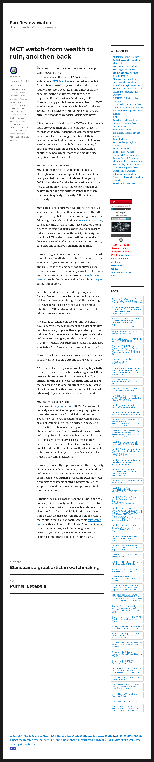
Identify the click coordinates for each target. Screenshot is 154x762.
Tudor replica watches (124, 171)
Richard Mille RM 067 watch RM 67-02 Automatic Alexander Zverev (127, 644)
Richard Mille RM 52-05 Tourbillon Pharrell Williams (124, 662)
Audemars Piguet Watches (126, 57)
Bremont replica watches (125, 73)
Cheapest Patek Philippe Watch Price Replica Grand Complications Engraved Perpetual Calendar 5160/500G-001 (127, 350)
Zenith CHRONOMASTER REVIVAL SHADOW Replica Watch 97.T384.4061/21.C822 (125, 708)
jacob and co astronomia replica (117, 265)
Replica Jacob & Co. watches (126, 158)
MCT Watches (61, 81)
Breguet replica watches (125, 66)
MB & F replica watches (124, 123)
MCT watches (16, 85)
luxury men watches (89, 220)
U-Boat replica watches (124, 174)
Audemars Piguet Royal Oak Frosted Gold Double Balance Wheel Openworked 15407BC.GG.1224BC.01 (126, 310)
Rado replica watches (123, 152)
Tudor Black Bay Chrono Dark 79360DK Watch (126, 678)
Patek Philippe (120, 139)
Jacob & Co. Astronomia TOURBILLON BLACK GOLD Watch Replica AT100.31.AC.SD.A (125, 472)
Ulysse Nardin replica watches (128, 177)
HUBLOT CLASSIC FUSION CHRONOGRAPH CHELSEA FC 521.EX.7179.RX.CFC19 (126, 398)
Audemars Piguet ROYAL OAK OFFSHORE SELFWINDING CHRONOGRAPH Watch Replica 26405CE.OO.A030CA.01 (126, 322)
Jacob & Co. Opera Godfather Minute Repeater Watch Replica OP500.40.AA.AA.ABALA (126, 500)
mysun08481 (16, 76)
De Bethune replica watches (126, 85)
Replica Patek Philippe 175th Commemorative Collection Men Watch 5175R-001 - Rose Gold (125, 609)
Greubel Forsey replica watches (128, 107)
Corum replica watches (124, 82)
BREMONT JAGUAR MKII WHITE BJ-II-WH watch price (127, 340)
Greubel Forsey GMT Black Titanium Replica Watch (124, 389)
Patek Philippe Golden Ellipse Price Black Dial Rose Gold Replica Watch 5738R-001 (126, 587)
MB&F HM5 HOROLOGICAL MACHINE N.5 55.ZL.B (125, 570)
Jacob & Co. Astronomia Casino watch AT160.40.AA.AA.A (127, 406)
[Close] (131, 201)
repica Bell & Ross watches (126, 155)
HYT (115, 117)
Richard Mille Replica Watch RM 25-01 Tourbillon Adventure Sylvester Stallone (127, 635)
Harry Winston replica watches (128, 111)
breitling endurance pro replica (29, 735)
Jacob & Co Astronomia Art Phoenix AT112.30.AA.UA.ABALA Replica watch (126, 547)
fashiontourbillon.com (128, 735)
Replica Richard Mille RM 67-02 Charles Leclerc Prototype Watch (126, 619)
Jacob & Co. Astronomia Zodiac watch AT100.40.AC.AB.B (127, 481)
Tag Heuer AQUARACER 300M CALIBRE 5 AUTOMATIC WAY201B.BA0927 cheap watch (127, 670)
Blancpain (118, 63)
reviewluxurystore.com (126, 739)
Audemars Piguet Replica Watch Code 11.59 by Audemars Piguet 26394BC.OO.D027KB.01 (127, 300)
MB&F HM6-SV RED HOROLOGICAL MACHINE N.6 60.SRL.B (126, 578)
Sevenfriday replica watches (127, 164)
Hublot (116, 114)
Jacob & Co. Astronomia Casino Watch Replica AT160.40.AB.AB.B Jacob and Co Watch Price (127, 422)
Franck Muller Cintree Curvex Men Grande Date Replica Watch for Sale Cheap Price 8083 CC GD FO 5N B (126, 371)
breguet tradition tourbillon (95, 739)
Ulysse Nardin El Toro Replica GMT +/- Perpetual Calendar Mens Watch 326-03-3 (125, 687)
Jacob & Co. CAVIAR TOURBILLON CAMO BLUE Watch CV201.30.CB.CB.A (124, 490)
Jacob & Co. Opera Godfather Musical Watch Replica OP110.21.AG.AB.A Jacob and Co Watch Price (127, 528)
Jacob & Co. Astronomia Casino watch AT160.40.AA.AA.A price (127, 413)
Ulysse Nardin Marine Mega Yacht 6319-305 (125, 695)
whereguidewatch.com (24, 744)
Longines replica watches (125, 120)
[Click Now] (121, 224)
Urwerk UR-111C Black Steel (125, 701)
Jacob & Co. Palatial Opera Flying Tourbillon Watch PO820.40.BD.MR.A (124, 538)
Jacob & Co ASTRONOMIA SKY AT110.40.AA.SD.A (126, 555)
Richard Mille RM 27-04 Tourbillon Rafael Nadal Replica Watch (127, 654)
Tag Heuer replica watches (126, 167)
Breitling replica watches (125, 69)
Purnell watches (121, 148)
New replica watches (123, 130)
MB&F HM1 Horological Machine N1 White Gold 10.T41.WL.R (127, 563)
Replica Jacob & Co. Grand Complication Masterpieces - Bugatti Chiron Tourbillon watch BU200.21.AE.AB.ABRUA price (127, 598)
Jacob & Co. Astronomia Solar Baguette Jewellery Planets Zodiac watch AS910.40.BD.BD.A (126, 452)
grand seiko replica (102, 735)
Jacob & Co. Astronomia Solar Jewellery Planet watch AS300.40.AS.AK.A (126, 462)
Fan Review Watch (30, 22)
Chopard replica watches (125, 79)
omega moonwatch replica (26, 739)
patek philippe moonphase (60, 739)
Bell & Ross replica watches (126, 60)
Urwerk (116, 180)
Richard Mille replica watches (127, 161)
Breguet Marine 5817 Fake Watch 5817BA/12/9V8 (124, 332)
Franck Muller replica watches (128, 88)
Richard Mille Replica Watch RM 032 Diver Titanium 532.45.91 (127, 627)
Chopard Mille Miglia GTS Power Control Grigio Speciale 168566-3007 (126, 361)
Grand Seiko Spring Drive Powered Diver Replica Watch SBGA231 (126, 381)
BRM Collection (120, 76)
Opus (99, 279)
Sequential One (63, 406)
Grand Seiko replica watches (127, 104)
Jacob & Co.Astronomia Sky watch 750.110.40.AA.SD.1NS (125, 443)
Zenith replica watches (124, 183)
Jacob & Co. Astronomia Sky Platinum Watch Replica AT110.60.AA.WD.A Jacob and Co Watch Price (126, 434)
